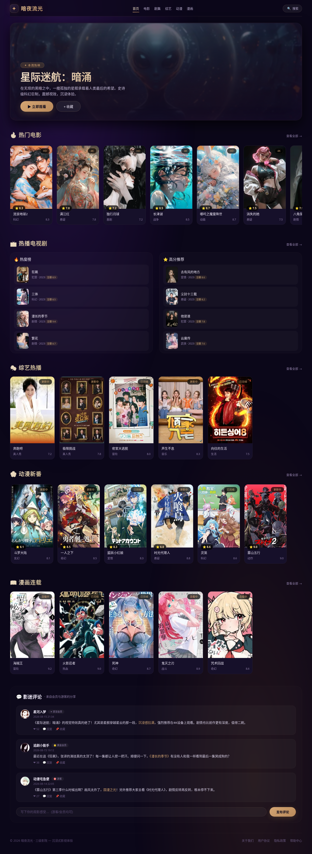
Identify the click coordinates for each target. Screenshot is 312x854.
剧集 (157, 8)
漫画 (190, 8)
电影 (146, 8)
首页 (136, 8)
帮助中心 (296, 840)
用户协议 (264, 840)
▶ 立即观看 (37, 107)
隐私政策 (280, 840)
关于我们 (248, 840)
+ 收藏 (68, 107)
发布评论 (282, 812)
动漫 (179, 8)
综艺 (168, 8)
